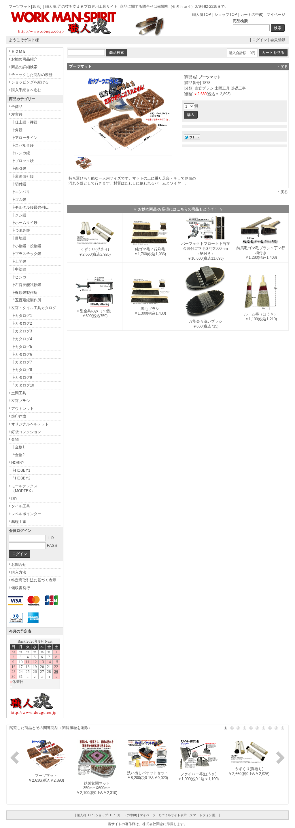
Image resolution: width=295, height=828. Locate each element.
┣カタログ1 (21, 315)
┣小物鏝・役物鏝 (26, 246)
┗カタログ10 (22, 385)
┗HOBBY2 (20, 478)
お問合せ (18, 564)
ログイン (259, 40)
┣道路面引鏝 (22, 176)
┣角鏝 (16, 130)
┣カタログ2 (21, 323)
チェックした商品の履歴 (31, 75)
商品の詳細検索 (24, 67)
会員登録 (277, 40)
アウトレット (22, 408)
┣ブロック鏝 (22, 161)
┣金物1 (17, 447)
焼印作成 (18, 416)
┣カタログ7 (21, 362)
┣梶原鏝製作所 (24, 292)
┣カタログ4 (21, 339)
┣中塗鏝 (18, 269)
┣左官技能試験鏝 (26, 285)
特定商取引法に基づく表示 (33, 580)
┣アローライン (24, 138)
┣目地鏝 (18, 238)
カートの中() (251, 14)
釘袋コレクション (26, 432)
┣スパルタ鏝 (22, 145)
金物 (15, 439)
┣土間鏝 (18, 261)
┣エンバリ (20, 192)
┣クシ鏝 (18, 215)
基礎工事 (238, 88)
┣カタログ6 (21, 354)
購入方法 (18, 572)
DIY (14, 498)
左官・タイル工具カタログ (33, 308)
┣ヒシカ (18, 277)
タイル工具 (20, 506)
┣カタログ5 (21, 346)
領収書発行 (20, 588)
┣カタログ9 (21, 377)
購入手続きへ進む (26, 90)
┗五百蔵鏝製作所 (26, 300)
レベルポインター (26, 514)
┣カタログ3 (21, 331)
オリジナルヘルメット (30, 424)
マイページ (275, 14)
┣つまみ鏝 (20, 230)
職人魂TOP (201, 14)
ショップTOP (225, 14)
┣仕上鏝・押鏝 (24, 122)
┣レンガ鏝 (20, 153)
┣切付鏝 (18, 184)
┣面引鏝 (18, 168)
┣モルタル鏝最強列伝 (30, 207)
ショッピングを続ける (30, 82)
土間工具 (222, 88)
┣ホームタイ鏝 (24, 222)
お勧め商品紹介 (24, 59)
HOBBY (17, 462)
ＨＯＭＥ (18, 51)
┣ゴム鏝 (18, 199)
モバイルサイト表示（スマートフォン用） (188, 815)
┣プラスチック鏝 (26, 254)
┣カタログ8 (21, 370)
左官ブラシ (204, 88)
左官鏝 (16, 114)
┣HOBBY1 (20, 470)
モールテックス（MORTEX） (24, 488)
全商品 (16, 106)
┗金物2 (17, 455)
